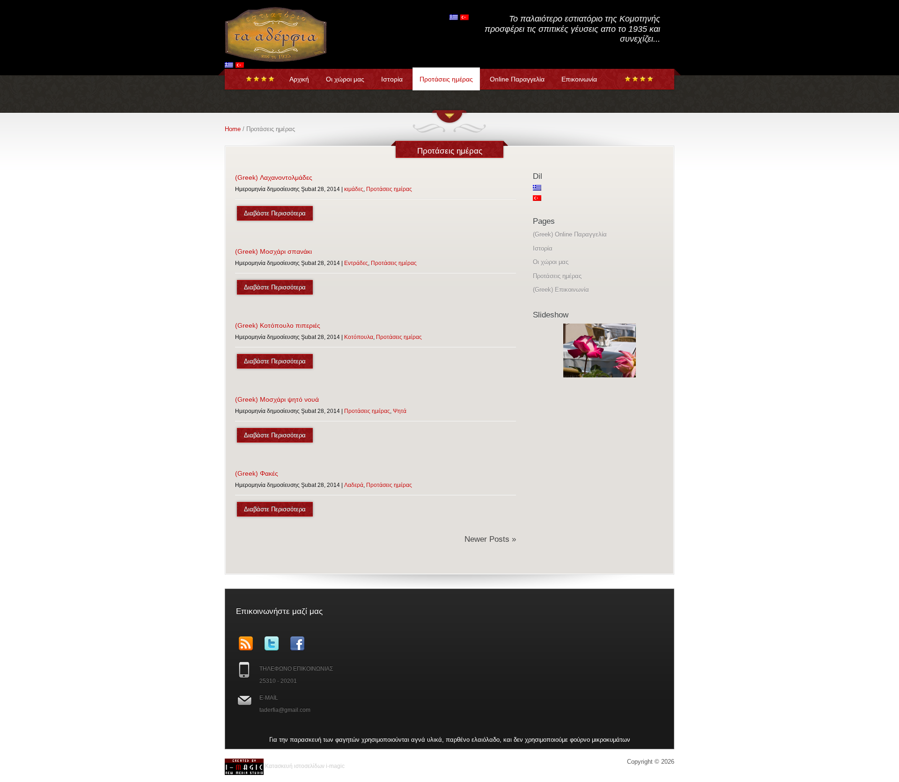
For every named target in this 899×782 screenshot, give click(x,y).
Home (233, 129)
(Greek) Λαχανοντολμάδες (273, 177)
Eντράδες (356, 263)
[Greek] (229, 65)
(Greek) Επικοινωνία (561, 289)
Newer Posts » (490, 539)
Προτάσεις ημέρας (446, 79)
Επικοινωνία (579, 79)
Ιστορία (392, 79)
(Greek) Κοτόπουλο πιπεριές (277, 325)
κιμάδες (353, 189)
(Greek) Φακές (256, 473)
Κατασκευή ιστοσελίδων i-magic (304, 766)
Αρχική (299, 79)
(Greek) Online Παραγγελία (570, 234)
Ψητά (399, 411)
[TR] (240, 65)
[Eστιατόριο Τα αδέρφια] (276, 58)
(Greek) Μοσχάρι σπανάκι (273, 251)
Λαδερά (353, 485)
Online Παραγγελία (517, 79)
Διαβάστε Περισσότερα (275, 213)
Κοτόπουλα (358, 337)
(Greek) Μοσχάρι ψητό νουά (277, 399)
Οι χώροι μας (345, 79)
